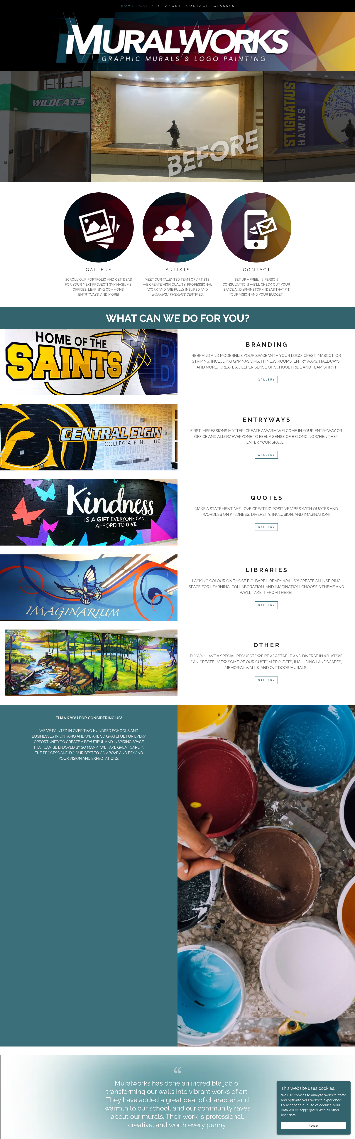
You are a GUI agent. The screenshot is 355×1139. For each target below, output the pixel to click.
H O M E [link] (127, 6)
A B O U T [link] (172, 6)
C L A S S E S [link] (224, 6)
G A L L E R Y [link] (149, 6)
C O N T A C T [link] (197, 6)
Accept (314, 1125)
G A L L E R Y (266, 379)
